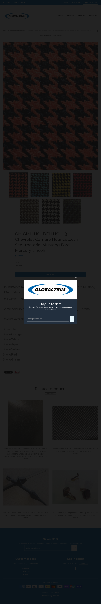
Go (72, 319)
